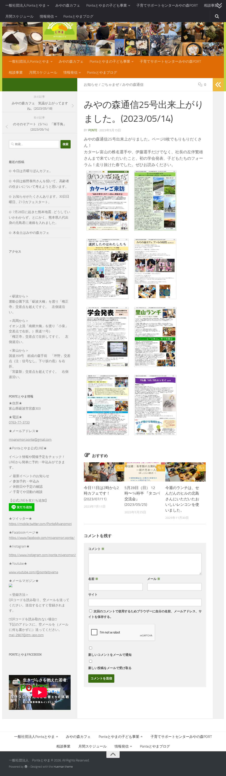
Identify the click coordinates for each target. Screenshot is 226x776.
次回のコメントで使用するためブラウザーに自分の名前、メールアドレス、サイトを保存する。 (145, 614)
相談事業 (211, 5)
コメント (96, 549)
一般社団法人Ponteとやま (25, 5)
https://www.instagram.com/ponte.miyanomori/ (42, 555)
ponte (92, 130)
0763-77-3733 (19, 422)
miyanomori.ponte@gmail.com (30, 440)
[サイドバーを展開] (218, 84)
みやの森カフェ (67, 5)
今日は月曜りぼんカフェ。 (33, 171)
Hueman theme (63, 766)
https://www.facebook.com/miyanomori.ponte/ (42, 538)
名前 (93, 579)
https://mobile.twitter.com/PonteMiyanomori (40, 524)
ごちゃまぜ (110, 84)
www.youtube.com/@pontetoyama (33, 572)
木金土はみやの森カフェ (31, 233)
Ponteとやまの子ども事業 (106, 5)
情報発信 (47, 16)
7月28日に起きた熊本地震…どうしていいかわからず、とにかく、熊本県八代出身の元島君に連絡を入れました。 (39, 217)
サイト (93, 594)
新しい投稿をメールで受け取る (110, 668)
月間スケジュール (19, 16)
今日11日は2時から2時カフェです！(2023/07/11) (101, 493)
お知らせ (91, 84)
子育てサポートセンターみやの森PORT (167, 5)
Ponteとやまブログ (78, 16)
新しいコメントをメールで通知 (110, 655)
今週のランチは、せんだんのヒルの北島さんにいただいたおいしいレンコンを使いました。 (182, 498)
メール (153, 579)
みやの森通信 (132, 84)
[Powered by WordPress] (26, 766)
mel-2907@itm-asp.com (26, 635)
